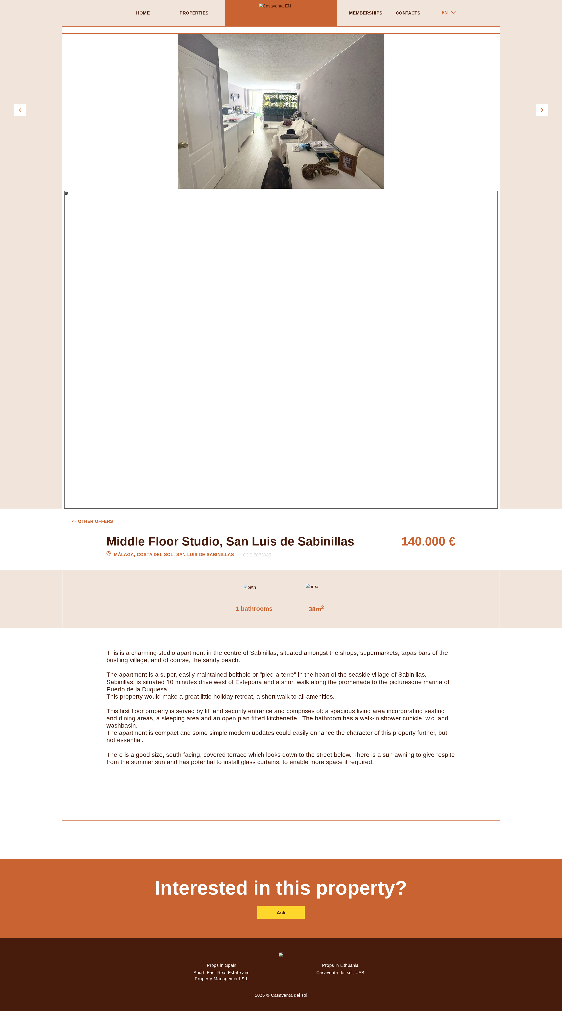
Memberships (365, 13)
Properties (194, 13)
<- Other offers (92, 521)
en (445, 12)
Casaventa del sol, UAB (340, 972)
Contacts (408, 13)
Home (143, 13)
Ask (281, 912)
